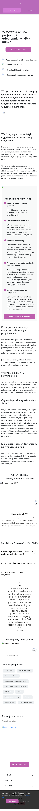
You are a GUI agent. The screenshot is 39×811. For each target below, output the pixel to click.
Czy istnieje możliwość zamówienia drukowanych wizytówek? (17, 553)
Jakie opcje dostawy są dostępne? (17, 563)
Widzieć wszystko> (9, 721)
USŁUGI (8, 780)
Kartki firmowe (9, 702)
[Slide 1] (15, 634)
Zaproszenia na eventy (12, 697)
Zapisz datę (8, 670)
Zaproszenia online (24, 670)
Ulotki (19, 691)
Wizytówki (8, 691)
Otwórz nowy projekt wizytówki (19, 316)
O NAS (8, 775)
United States (13, 10)
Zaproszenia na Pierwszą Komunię (15, 686)
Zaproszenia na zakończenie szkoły (15, 681)
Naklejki (27, 697)
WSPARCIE (9, 786)
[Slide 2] (19, 634)
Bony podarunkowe (26, 702)
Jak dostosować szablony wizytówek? (13, 573)
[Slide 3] (23, 634)
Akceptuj (12, 801)
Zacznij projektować (18, 49)
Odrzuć (26, 801)
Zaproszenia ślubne (11, 676)
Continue (28, 10)
